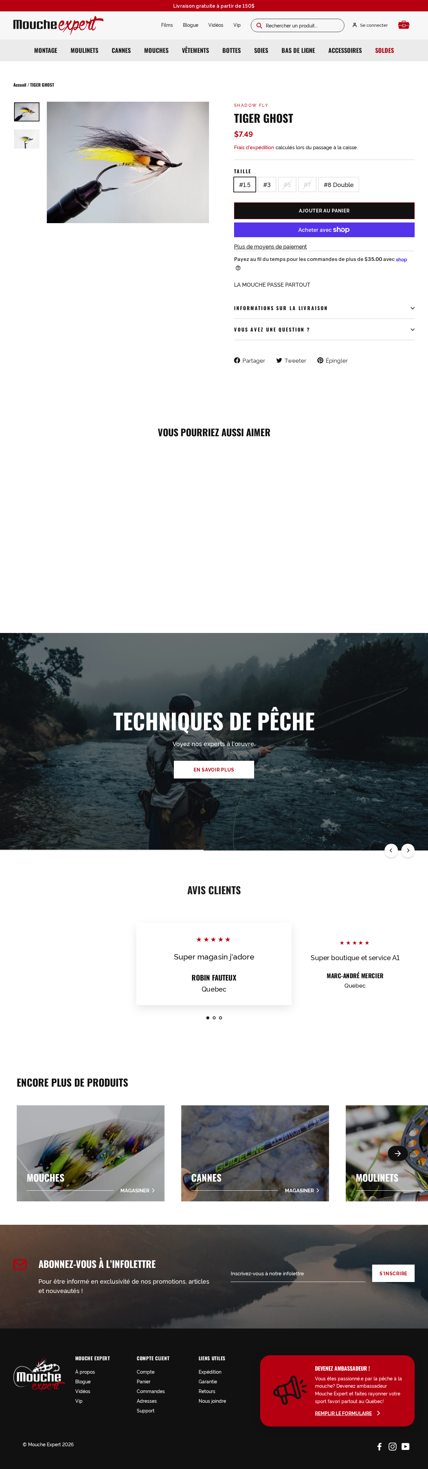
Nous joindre (212, 1400)
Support (145, 1410)
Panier (143, 1381)
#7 (307, 184)
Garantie (208, 1381)
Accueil (19, 84)
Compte (145, 1371)
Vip (237, 24)
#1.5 (244, 184)
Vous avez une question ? (272, 329)
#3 (267, 184)
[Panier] (405, 25)
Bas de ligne (298, 50)
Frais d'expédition (254, 147)
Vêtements (195, 50)
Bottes (231, 50)
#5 (287, 184)
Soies (261, 50)
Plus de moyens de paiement (270, 246)
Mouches (156, 50)
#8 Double (339, 184)
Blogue (190, 24)
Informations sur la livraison (281, 307)
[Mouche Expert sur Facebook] (380, 1445)
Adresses (147, 1400)
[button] (398, 1153)
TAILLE (242, 171)
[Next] (408, 850)
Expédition (210, 1371)
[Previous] (391, 850)
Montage (45, 50)
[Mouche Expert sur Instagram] (393, 1445)
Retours (207, 1391)
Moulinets (84, 50)
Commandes (151, 1391)
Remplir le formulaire (343, 1413)
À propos (85, 1371)
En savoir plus (214, 769)
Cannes (121, 50)
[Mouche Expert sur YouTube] (406, 1445)
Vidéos (215, 24)
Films (167, 24)
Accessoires (345, 50)
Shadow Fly (251, 105)
